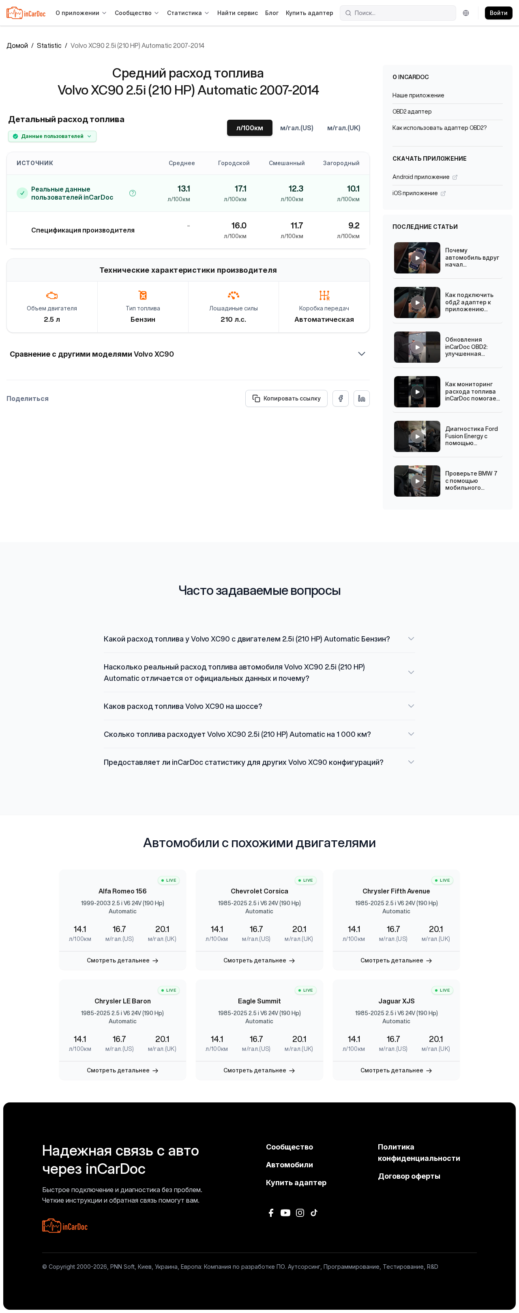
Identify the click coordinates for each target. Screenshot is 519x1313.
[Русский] (467, 13)
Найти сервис (237, 12)
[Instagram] (300, 1213)
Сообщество (133, 12)
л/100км (249, 128)
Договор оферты (409, 1176)
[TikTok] (315, 1213)
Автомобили (289, 1164)
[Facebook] (271, 1213)
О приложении (77, 12)
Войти (499, 12)
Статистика (184, 12)
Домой (17, 45)
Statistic (49, 45)
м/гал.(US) (296, 128)
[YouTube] (285, 1213)
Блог (272, 12)
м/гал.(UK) (343, 128)
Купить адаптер (309, 12)
